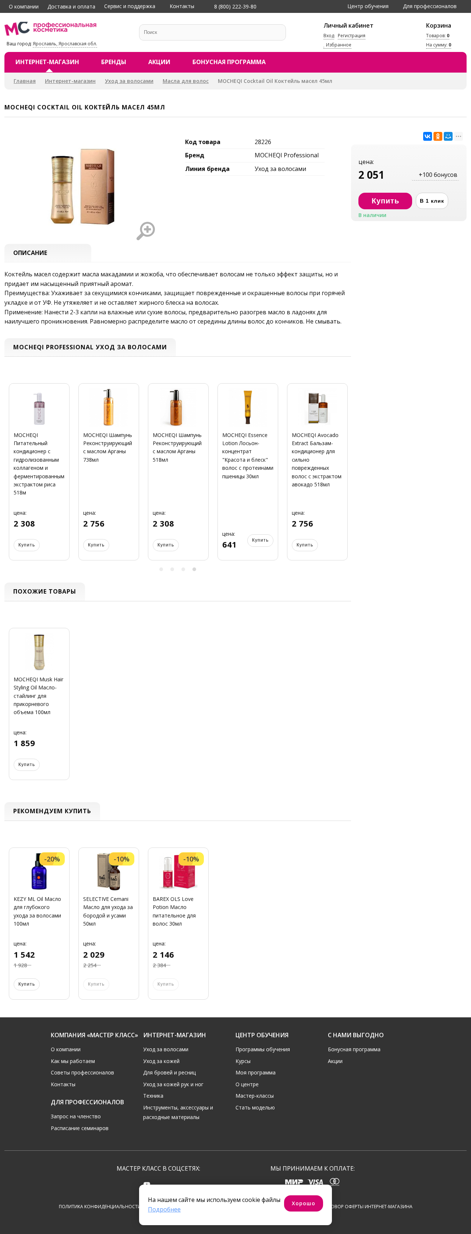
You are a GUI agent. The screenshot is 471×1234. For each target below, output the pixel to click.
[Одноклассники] (437, 136)
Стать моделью (255, 1107)
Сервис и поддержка (129, 6)
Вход (328, 35)
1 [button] (161, 569)
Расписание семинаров (80, 1128)
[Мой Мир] (448, 136)
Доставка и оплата (71, 6)
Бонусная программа (229, 62)
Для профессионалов (430, 6)
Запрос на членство (76, 1116)
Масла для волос (186, 80)
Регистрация (351, 35)
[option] (39, 476)
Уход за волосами (129, 80)
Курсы (243, 1061)
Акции (159, 62)
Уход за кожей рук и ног (173, 1084)
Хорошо (303, 1203)
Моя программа (256, 1072)
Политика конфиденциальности (100, 1206)
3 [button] (183, 569)
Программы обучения (263, 1049)
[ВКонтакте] (427, 136)
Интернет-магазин (47, 62)
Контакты (182, 6)
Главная (25, 80)
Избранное (338, 45)
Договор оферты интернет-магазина (367, 1206)
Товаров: (437, 35)
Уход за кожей (161, 1061)
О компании (24, 6)
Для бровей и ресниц (169, 1072)
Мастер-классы (255, 1095)
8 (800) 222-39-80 (234, 6)
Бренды (113, 62)
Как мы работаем (73, 1061)
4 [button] (194, 569)
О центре (247, 1084)
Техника (153, 1095)
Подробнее (164, 1209)
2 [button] (172, 569)
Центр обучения (368, 6)
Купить (26, 545)
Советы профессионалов (82, 1072)
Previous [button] (12, 476)
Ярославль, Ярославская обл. (65, 44)
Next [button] (343, 476)
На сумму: (438, 45)
